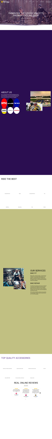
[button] (11, 392)
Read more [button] (26, 393)
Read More (14, 97)
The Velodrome (14, 94)
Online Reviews (42, 1)
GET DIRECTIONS (26, 21)
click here (36, 280)
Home (26, 1)
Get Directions (48, 1)
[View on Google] (16, 393)
